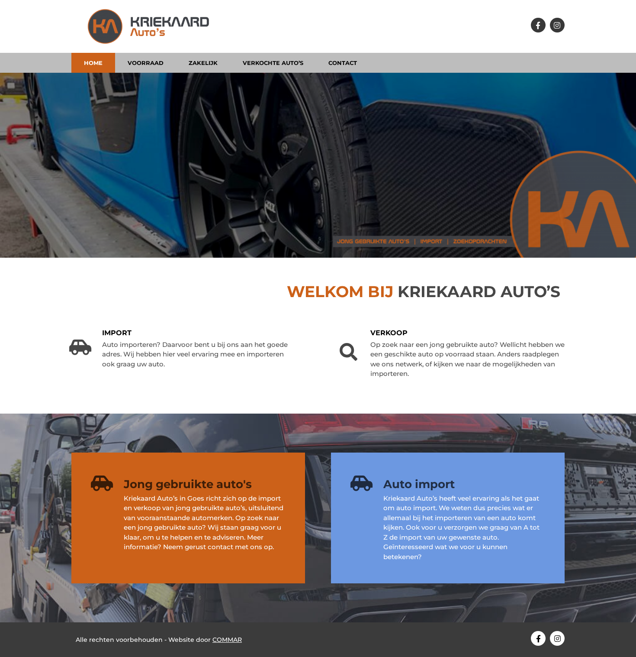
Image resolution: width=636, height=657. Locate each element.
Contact (342, 62)
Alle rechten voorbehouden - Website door (159, 640)
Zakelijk (203, 62)
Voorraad (146, 62)
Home (93, 62)
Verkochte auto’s (273, 62)
